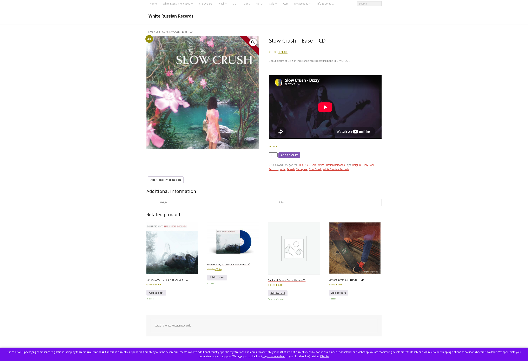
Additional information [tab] (166, 180)
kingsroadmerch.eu (274, 356)
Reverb (291, 169)
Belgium (357, 165)
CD (234, 3)
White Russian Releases (176, 3)
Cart (285, 3)
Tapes (246, 3)
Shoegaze (302, 169)
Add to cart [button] (156, 292)
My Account (301, 3)
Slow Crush (315, 169)
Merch (259, 3)
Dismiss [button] (324, 356)
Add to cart (289, 155)
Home (153, 3)
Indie (282, 169)
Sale (271, 3)
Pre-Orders (205, 3)
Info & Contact (325, 3)
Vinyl (221, 3)
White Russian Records (336, 169)
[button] (253, 42)
